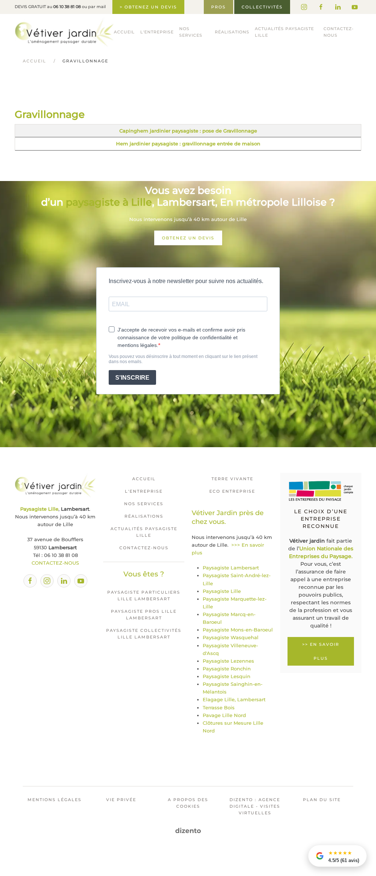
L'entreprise (144, 491)
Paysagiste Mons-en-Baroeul (238, 630)
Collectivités (262, 7)
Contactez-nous (338, 32)
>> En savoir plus (320, 651)
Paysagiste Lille (222, 591)
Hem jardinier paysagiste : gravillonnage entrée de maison (188, 143)
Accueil (124, 32)
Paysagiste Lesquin (226, 676)
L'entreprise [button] (157, 32)
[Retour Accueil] (64, 32)
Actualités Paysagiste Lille (284, 32)
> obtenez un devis (148, 7)
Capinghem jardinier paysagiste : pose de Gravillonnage (188, 131)
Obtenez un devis (188, 237)
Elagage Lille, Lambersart (234, 699)
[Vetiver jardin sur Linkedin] (337, 7)
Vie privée (121, 799)
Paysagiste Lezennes (228, 661)
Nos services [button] (190, 32)
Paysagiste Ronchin (227, 669)
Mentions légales (55, 799)
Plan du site (322, 799)
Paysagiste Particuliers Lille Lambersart (143, 595)
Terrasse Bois (219, 707)
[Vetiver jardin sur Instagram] (304, 7)
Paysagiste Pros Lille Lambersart (144, 614)
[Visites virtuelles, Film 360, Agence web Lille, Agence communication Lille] (188, 830)
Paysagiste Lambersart (231, 568)
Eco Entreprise (232, 491)
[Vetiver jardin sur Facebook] (321, 7)
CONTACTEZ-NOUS (55, 563)
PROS (218, 7)
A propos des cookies (188, 803)
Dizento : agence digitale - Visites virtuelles (254, 806)
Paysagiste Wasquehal (230, 637)
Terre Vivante (232, 478)
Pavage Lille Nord (224, 715)
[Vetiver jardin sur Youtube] (354, 7)
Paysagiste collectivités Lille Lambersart (143, 634)
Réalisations (232, 32)
